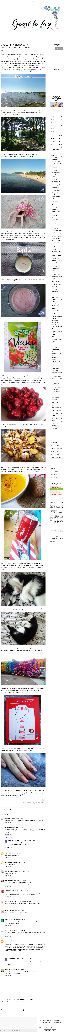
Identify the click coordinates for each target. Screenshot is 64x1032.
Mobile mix (27, 47)
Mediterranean (10, 871)
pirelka (7, 910)
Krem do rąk (54, 445)
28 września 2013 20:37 (18, 862)
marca (54, 425)
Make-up (53, 451)
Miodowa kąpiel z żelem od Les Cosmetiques (57, 238)
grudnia (55, 147)
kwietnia (55, 423)
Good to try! (12, 1030)
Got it (54, 1030)
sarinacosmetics (10, 891)
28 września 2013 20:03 (15, 853)
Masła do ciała (55, 454)
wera (6, 853)
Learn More (47, 1030)
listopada (55, 149)
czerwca (55, 418)
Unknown (8, 827)
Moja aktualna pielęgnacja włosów (56, 244)
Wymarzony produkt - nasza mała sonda (56, 217)
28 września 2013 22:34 (19, 880)
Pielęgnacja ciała (56, 457)
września (55, 155)
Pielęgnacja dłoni (56, 460)
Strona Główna (11, 36)
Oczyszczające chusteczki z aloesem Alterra (56, 185)
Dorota (7, 818)
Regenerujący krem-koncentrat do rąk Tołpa (57, 223)
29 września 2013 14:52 (21, 941)
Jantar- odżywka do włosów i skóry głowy (57, 276)
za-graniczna (9, 941)
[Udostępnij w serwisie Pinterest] (13, 809)
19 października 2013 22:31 (17, 969)
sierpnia (55, 413)
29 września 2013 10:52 (17, 910)
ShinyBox (53, 471)
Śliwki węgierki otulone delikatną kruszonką (57, 299)
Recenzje (21, 36)
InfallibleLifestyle (11, 901)
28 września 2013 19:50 (28, 840)
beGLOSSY (53, 477)
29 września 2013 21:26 (28, 958)
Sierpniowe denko (57, 410)
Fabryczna (8, 880)
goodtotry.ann (13, 840)
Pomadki (53, 468)
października (56, 152)
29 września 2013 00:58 (24, 901)
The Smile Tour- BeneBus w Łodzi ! (57, 326)
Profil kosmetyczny (44, 36)
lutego (54, 428)
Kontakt (55, 36)
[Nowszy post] (1, 1010)
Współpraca (31, 36)
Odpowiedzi (9, 837)
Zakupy (53, 474)
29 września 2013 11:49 (18, 919)
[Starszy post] (45, 1010)
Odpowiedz (8, 822)
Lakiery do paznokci (56, 448)
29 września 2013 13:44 (18, 930)
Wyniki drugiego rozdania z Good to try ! (57, 378)
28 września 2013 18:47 (17, 818)
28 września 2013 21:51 (22, 871)
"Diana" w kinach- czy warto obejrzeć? (57, 192)
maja (53, 420)
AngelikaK (8, 930)
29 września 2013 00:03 (23, 891)
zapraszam (5, 750)
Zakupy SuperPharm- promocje (56, 397)
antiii (6, 969)
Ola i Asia (8, 919)
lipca (54, 415)
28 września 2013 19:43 (18, 827)
